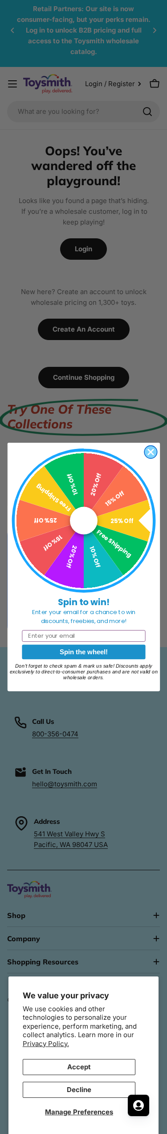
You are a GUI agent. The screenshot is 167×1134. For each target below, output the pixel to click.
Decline (79, 1089)
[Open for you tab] (138, 1105)
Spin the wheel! (84, 652)
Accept (79, 1067)
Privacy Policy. (46, 1043)
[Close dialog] (150, 452)
